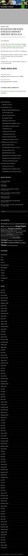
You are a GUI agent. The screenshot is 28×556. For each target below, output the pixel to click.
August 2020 (3, 386)
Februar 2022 (4, 355)
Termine (4, 242)
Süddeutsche (20, 240)
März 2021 (3, 373)
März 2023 (3, 334)
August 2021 (3, 365)
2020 (23, 224)
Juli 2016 (3, 508)
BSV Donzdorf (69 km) (7, 118)
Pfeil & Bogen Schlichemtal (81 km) (10, 126)
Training (3, 26)
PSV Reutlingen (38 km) (7, 112)
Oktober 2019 (4, 412)
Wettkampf (15, 245)
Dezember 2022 (4, 339)
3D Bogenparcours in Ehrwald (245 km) (11, 171)
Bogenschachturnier (5, 196)
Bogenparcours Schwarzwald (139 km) (11, 155)
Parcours (3, 236)
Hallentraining (5, 232)
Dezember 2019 (4, 407)
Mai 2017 (3, 485)
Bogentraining (5, 231)
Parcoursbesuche (5, 265)
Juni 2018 (3, 454)
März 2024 (3, 318)
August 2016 (3, 506)
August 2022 (3, 347)
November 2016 (4, 498)
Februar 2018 (4, 464)
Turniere (3, 275)
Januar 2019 (3, 435)
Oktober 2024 (4, 310)
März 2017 (3, 490)
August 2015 (3, 534)
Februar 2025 (4, 308)
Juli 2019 (3, 420)
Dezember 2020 (4, 378)
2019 (20, 224)
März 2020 (3, 399)
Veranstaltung (22, 242)
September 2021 (4, 363)
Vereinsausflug (10, 245)
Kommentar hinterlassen (19, 37)
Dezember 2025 (4, 297)
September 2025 (4, 303)
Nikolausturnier (17, 234)
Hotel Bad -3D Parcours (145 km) (10, 160)
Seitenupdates (4, 267)
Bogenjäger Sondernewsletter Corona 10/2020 (12, 75)
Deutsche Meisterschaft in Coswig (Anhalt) (10, 200)
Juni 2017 (3, 482)
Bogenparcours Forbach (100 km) (10, 139)
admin (10, 37)
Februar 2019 (4, 433)
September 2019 (4, 415)
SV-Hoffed (15, 240)
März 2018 (3, 461)
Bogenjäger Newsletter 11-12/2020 (9, 80)
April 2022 (3, 350)
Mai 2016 (3, 513)
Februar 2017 (4, 493)
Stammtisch (16, 238)
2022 (2, 226)
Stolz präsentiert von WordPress (16, 554)
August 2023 (3, 329)
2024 (5, 226)
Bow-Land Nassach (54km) (8, 115)
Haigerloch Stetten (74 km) (8, 120)
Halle (2, 232)
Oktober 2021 (4, 360)
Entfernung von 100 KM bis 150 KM (9, 142)
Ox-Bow (21, 234)
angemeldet (9, 91)
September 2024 (4, 313)
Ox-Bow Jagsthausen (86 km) (9, 131)
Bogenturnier (13, 231)
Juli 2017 (3, 480)
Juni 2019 (3, 422)
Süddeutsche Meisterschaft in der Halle (10, 189)
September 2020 (4, 383)
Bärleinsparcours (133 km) (8, 152)
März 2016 (3, 519)
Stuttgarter (10, 240)
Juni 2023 (3, 331)
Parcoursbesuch (10, 236)
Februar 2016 (4, 521)
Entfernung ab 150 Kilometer (8, 163)
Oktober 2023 (4, 324)
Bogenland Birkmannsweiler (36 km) (11, 110)
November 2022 (4, 342)
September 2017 (4, 477)
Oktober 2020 (4, 381)
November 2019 (4, 409)
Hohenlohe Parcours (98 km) (9, 136)
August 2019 (3, 417)
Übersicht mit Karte (7, 104)
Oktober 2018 (4, 443)
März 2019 (3, 430)
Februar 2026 (4, 295)
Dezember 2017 (4, 469)
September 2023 (4, 326)
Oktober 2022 (4, 344)
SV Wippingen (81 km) (7, 128)
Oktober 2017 (4, 474)
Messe (2, 259)
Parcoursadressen (5, 102)
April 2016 (3, 516)
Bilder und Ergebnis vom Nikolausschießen (10, 192)
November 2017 (4, 472)
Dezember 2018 (4, 438)
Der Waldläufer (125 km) (8, 150)
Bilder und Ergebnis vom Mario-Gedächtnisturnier (12, 204)
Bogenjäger (21, 226)
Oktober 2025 (4, 300)
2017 (13, 223)
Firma (22, 231)
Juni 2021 (3, 368)
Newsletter (10, 234)
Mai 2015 (3, 537)
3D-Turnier (4, 224)
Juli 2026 (3, 290)
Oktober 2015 (4, 532)
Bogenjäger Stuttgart (7, 7)
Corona (4, 68)
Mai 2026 (3, 292)
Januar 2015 (3, 547)
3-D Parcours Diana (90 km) (8, 134)
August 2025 (3, 305)
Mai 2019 (3, 425)
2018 (16, 224)
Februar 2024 (4, 321)
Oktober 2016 (4, 500)
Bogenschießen (15, 229)
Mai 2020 (3, 394)
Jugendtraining (18, 232)
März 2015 (3, 542)
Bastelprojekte (4, 254)
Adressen (13, 226)
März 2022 (3, 352)
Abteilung (9, 226)
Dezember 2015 (4, 526)
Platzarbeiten (4, 185)
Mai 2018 (3, 456)
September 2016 (4, 503)
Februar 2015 (4, 545)
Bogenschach (4, 229)
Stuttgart (4, 240)
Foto (25, 231)
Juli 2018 (3, 451)
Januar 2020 (3, 404)
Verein (7, 26)
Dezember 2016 (4, 495)
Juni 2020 (3, 391)
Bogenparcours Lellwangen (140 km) (11, 158)
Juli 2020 (3, 389)
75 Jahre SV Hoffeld (5, 181)
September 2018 (4, 446)
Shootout (10, 237)
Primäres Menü (26, 7)
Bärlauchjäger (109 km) (8, 144)
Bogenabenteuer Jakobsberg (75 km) (11, 123)
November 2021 (4, 357)
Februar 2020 (4, 402)
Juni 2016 (3, 511)
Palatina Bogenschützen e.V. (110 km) (11, 147)
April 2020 (3, 396)
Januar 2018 (3, 467)
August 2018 (3, 448)
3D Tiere (10, 223)
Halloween (10, 232)
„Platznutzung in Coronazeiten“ (13, 46)
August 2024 (3, 316)
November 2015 (4, 529)
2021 (26, 223)
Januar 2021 (3, 376)
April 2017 (3, 487)
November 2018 (4, 441)
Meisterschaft (3, 234)
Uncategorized (4, 278)
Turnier (16, 242)
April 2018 (3, 459)
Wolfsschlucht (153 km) (8, 166)
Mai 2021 (3, 370)
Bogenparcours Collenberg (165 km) (11, 168)
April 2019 (3, 428)
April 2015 (3, 539)
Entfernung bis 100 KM (6, 107)
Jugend (14, 232)
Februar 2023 (4, 337)
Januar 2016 (3, 524)
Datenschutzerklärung (5, 554)
